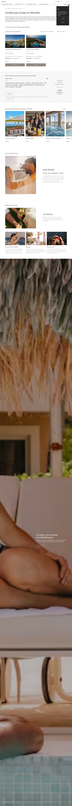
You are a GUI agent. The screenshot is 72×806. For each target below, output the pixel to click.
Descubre (9, 8)
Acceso (62, 18)
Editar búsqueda (67, 4)
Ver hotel (7, 61)
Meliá (6, 8)
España (20, 8)
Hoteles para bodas (15, 8)
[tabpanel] (36, 4)
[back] (6, 100)
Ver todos (64, 108)
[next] (12, 100)
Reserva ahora (15, 64)
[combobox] (62, 1)
